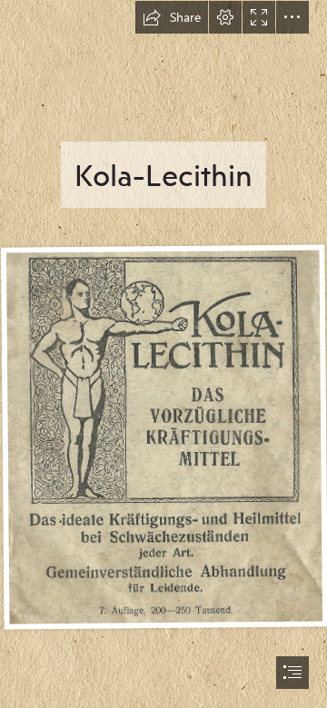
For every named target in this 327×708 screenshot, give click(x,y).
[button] (171, 17)
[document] (163, 354)
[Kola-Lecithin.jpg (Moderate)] (163, 437)
